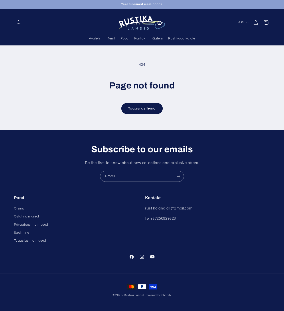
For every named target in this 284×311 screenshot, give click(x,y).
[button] (19, 22)
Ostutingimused (26, 216)
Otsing (19, 208)
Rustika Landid (134, 295)
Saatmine (21, 232)
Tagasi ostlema (142, 108)
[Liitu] (179, 176)
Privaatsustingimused (31, 224)
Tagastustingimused (30, 240)
